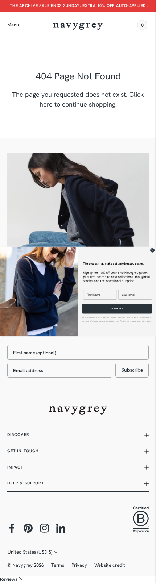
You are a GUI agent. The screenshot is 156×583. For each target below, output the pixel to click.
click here (146, 321)
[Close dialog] (153, 250)
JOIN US (117, 308)
